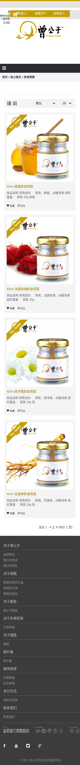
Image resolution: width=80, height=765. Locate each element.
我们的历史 (10, 560)
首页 (5, 77)
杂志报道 (9, 683)
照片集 (7, 660)
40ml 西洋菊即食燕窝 (21, 391)
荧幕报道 (9, 677)
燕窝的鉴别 (10, 593)
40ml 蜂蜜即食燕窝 (20, 186)
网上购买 (15, 77)
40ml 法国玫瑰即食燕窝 (23, 289)
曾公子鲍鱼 (10, 610)
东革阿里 (9, 627)
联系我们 (9, 716)
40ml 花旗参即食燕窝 (21, 494)
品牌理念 (9, 554)
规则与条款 (10, 700)
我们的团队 (10, 565)
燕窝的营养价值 (13, 582)
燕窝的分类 (10, 588)
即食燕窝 (29, 77)
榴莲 (6, 644)
